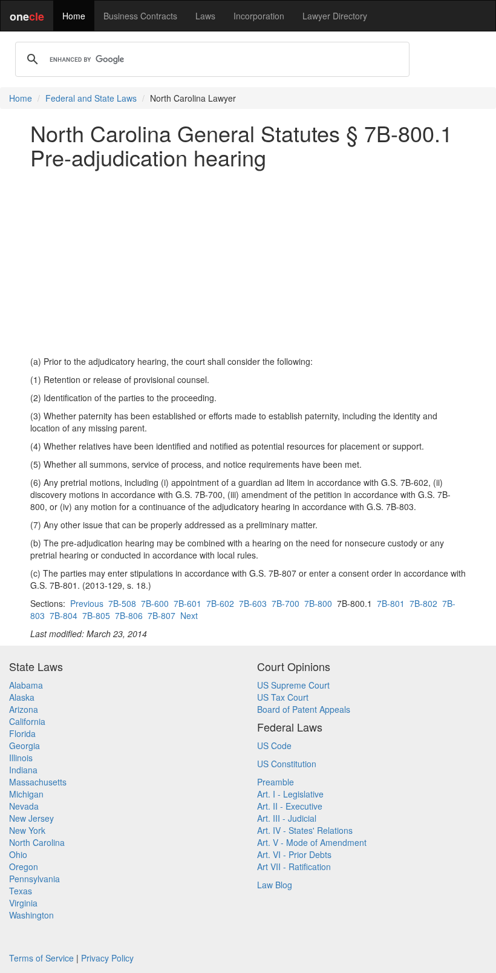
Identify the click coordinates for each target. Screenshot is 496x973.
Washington (31, 915)
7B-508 (122, 603)
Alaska (21, 697)
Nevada (24, 806)
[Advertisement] (248, 262)
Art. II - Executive (289, 806)
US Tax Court (282, 697)
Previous (86, 603)
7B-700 (285, 603)
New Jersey (31, 818)
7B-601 (187, 603)
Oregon (23, 866)
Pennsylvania (34, 879)
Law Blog (274, 885)
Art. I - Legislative (290, 794)
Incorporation (258, 16)
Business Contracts (140, 16)
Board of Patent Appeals (303, 709)
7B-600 (155, 603)
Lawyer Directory (334, 16)
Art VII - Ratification (294, 866)
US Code (274, 745)
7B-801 (391, 603)
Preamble (275, 782)
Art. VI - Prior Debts (294, 854)
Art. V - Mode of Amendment (312, 842)
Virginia (23, 903)
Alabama (26, 685)
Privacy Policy (107, 958)
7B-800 (318, 603)
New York (27, 830)
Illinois (21, 758)
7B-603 (253, 603)
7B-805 (96, 615)
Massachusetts (38, 782)
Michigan (26, 794)
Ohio (18, 854)
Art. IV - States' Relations (305, 830)
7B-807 (161, 615)
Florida (22, 733)
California (27, 721)
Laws (205, 16)
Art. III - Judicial (286, 818)
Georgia (24, 745)
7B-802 (423, 603)
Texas (20, 891)
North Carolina (37, 842)
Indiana (23, 770)
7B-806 (129, 615)
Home (73, 16)
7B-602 (220, 603)
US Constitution (286, 764)
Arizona (23, 709)
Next (189, 615)
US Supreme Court (293, 685)
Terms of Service (41, 958)
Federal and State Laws (91, 98)
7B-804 (63, 615)
